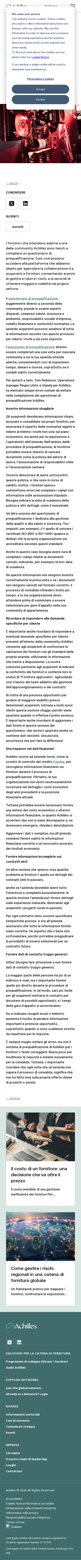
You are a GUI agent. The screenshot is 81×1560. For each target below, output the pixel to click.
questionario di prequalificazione (33, 299)
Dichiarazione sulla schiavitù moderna (31, 1508)
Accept (40, 89)
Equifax (58, 762)
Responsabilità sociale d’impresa (28, 1517)
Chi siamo (13, 1453)
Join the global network (23, 1388)
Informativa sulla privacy (22, 1513)
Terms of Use (15, 1522)
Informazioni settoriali (23, 1414)
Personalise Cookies (40, 78)
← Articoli (12, 183)
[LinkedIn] (19, 1342)
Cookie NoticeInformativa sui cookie (30, 1503)
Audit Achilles (16, 1367)
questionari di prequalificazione (31, 347)
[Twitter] (9, 1342)
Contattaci (14, 1471)
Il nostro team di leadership (26, 1459)
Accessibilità (14, 1499)
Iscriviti (17, 227)
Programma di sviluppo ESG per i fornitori (37, 1361)
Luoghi (11, 1465)
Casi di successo (18, 1420)
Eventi (10, 1432)
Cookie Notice (40, 57)
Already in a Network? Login (27, 1394)
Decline (40, 99)
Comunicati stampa (20, 1426)
